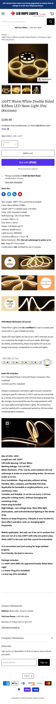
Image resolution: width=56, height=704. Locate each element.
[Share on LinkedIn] (14, 194)
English (27, 676)
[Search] (51, 21)
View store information (13, 182)
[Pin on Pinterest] (20, 194)
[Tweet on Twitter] (9, 194)
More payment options (28, 169)
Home (4, 34)
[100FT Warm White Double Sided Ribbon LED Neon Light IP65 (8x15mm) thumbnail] (6, 89)
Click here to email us (10, 627)
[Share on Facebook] (3, 194)
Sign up (44, 662)
